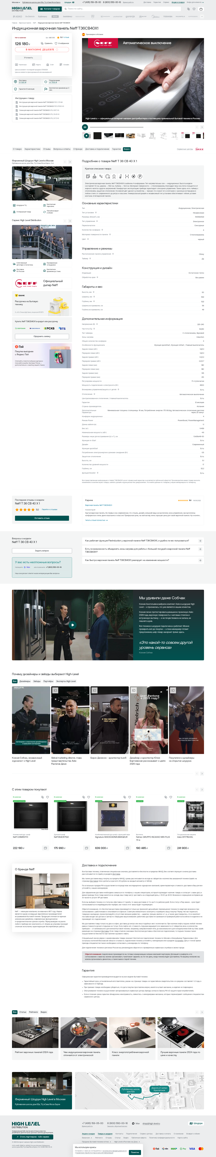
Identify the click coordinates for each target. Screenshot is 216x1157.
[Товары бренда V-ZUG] (92, 17)
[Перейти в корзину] (201, 9)
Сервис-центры (146, 1134)
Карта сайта (183, 1138)
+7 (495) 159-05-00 (91, 2)
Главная (14, 23)
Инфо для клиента (194, 2)
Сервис (166, 2)
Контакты (119, 1134)
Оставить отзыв (42, 518)
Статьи (23, 1012)
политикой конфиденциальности (115, 1151)
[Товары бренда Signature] (80, 17)
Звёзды (36, 681)
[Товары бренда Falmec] (42, 17)
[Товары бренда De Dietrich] (30, 17)
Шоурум (67, 3)
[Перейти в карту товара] (31, 816)
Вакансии (86, 1138)
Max (28, 567)
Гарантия (157, 2)
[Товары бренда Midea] (155, 17)
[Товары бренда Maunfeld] (180, 17)
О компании (178, 1134)
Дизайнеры (25, 681)
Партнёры (48, 681)
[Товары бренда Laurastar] (117, 17)
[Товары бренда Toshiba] (167, 17)
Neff (34, 23)
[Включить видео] (85, 127)
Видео (44, 1012)
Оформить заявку (42, 337)
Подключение (131, 1134)
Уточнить (28, 58)
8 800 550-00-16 (46, 1147)
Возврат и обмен (193, 1134)
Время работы (128, 2)
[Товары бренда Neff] (142, 17)
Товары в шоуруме (105, 1134)
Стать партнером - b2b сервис (34, 1137)
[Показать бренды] (202, 17)
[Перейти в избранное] (194, 9)
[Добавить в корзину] (45, 848)
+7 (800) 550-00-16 (54, 567)
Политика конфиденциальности (161, 1138)
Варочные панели (25, 23)
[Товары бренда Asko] (17, 17)
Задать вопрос (42, 551)
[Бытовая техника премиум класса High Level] (22, 9)
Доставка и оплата (163, 1134)
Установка (179, 941)
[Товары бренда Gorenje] (130, 17)
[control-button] (202, 127)
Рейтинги (33, 1012)
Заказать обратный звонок (117, 1126)
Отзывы (109, 1138)
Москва (15, 3)
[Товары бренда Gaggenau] (67, 17)
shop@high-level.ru (151, 1124)
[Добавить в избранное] (47, 797)
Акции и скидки (178, 2)
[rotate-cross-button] (200, 541)
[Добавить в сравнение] (42, 797)
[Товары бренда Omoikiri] (105, 17)
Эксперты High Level (66, 681)
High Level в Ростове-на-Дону (126, 1142)
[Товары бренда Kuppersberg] (193, 17)
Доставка (147, 2)
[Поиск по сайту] (122, 9)
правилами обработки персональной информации (94, 1153)
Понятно (135, 1153)
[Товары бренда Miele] (55, 17)
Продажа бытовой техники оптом (95, 1142)
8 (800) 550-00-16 (112, 2)
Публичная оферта (139, 1138)
